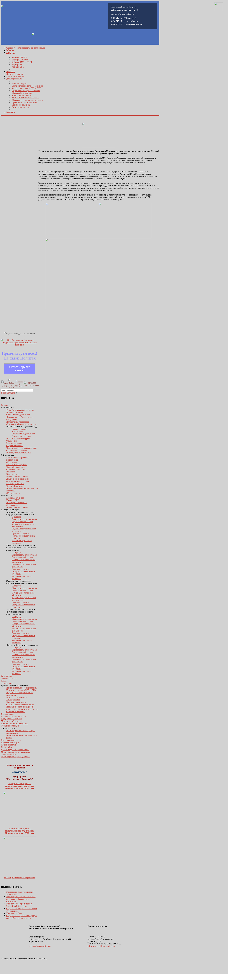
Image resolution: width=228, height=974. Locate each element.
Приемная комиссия (15, 74)
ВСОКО (10, 50)
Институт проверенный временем (19, 877)
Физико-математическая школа (25, 98)
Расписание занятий (15, 76)
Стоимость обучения (21, 105)
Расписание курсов (20, 107)
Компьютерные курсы (22, 95)
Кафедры (10, 52)
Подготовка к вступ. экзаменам (26, 90)
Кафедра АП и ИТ (20, 60)
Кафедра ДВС (18, 67)
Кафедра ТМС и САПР (22, 62)
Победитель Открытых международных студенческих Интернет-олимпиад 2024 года (19, 785)
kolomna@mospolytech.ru (40, 946)
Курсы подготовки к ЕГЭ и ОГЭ (26, 88)
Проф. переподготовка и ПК (24, 102)
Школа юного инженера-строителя (27, 100)
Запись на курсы (19, 83)
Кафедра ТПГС (18, 64)
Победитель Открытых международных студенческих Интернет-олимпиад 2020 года (19, 830)
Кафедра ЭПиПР (19, 57)
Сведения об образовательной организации (26, 48)
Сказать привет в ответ (19, 368)
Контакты (10, 112)
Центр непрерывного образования (27, 86)
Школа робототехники (22, 93)
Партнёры (10, 71)
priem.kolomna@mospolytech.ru (101, 946)
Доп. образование (14, 79)
